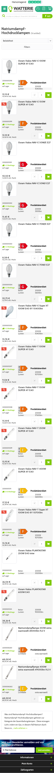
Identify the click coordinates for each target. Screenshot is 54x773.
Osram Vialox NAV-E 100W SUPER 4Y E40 (32, 62)
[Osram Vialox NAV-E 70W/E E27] (9, 230)
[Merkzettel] (44, 9)
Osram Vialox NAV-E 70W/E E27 (34, 224)
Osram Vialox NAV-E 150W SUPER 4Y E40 (31, 103)
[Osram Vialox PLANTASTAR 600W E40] (9, 595)
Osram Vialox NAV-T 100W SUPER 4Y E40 (31, 348)
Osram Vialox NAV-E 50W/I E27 (34, 183)
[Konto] (38, 9)
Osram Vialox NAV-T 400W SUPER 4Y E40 (32, 470)
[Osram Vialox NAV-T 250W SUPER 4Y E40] (9, 434)
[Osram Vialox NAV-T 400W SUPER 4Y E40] (9, 474)
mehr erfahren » (20, 728)
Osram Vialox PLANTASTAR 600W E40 (32, 591)
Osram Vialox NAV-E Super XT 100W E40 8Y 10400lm (33, 307)
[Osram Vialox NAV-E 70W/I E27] (9, 270)
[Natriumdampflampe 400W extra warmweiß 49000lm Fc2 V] (9, 672)
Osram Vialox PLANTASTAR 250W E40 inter (32, 552)
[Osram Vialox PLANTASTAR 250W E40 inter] (9, 556)
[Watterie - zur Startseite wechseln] (20, 9)
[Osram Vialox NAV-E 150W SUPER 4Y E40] (9, 107)
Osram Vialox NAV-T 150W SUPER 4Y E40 (31, 389)
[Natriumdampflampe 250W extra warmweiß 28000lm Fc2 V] (9, 634)
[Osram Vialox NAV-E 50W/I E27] (9, 189)
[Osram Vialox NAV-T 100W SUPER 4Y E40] (9, 352)
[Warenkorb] (50, 9)
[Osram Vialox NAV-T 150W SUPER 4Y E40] (9, 393)
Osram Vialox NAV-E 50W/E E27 (34, 142)
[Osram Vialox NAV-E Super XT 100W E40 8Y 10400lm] (9, 311)
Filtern (27, 47)
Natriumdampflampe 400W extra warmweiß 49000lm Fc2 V (34, 668)
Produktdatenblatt (38, 82)
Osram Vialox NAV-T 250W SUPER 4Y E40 (31, 429)
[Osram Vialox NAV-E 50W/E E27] (9, 148)
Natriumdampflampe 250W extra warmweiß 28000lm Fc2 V (34, 629)
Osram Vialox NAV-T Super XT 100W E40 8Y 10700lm (33, 511)
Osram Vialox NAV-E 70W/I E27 (34, 264)
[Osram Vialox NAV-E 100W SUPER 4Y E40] (9, 66)
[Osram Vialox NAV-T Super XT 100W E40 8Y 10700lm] (9, 515)
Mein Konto (27, 763)
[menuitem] (4, 9)
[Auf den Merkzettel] (35, 95)
